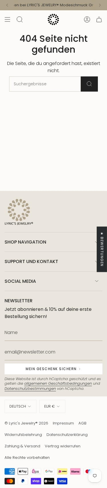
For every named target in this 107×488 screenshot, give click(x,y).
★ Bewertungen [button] (102, 249)
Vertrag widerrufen (62, 446)
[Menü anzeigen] (7, 19)
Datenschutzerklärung (67, 434)
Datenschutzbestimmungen (30, 388)
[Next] (99, 5)
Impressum (63, 423)
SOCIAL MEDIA (20, 281)
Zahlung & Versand (22, 446)
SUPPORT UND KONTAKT (31, 261)
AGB (82, 423)
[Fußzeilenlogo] (19, 212)
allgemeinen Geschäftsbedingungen (58, 383)
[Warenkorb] (99, 19)
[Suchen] (89, 84)
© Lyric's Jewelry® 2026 (26, 423)
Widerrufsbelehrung (23, 434)
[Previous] (7, 5)
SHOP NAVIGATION (25, 242)
